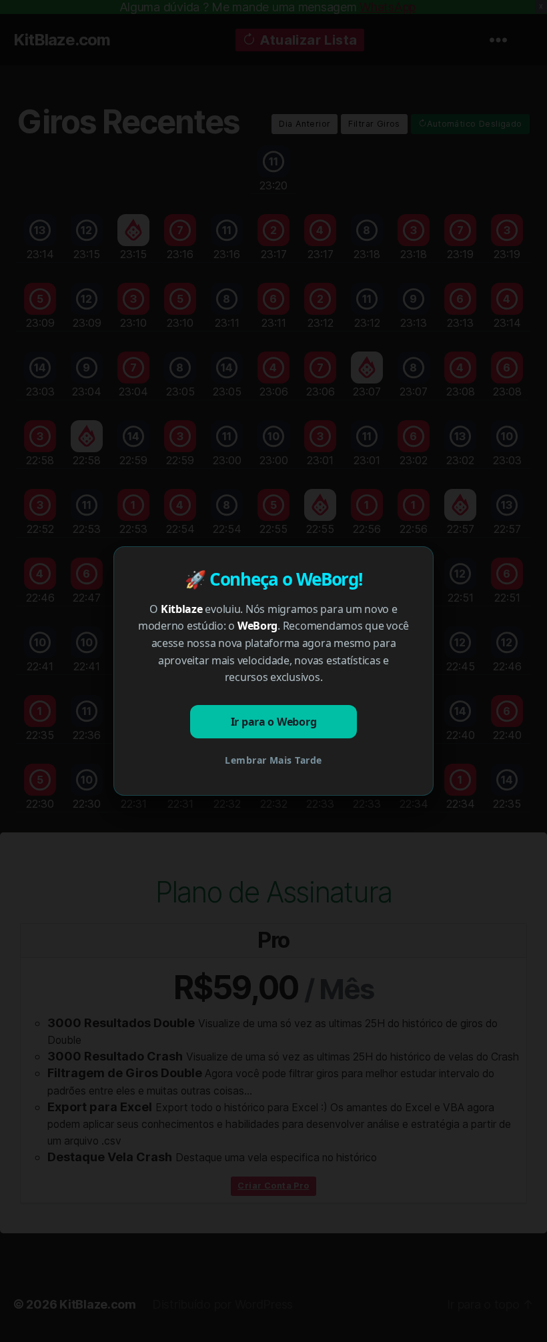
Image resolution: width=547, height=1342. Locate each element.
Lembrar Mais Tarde (273, 760)
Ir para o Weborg (274, 721)
